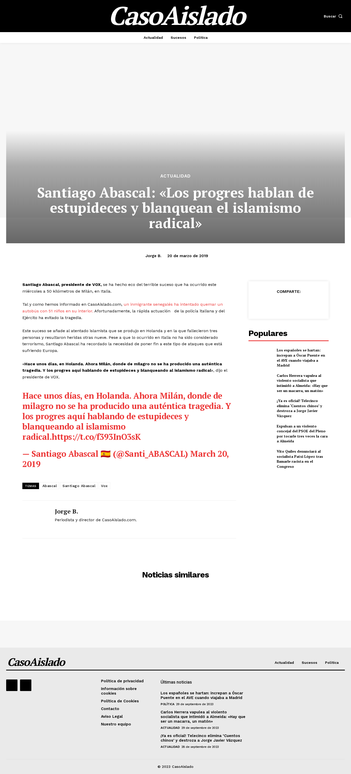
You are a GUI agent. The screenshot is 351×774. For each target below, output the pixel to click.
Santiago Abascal (78, 486)
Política (167, 704)
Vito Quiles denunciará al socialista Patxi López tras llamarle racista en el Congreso (300, 459)
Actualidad (175, 176)
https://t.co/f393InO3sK (96, 436)
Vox (104, 486)
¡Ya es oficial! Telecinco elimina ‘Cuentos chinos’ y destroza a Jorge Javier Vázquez (299, 408)
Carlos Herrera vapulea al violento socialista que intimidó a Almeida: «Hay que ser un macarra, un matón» (302, 383)
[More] (312, 304)
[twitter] (57, 528)
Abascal (49, 486)
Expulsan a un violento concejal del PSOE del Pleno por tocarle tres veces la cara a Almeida (302, 434)
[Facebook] (265, 304)
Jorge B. (153, 256)
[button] (334, 16)
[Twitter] (276, 304)
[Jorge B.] (34, 519)
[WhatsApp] (300, 304)
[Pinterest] (288, 304)
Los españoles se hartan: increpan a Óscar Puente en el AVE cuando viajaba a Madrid (301, 358)
